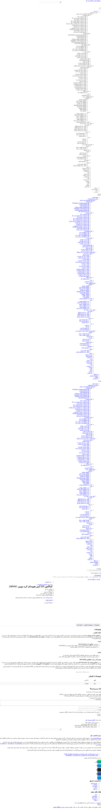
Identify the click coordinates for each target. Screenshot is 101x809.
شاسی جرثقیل (85, 267)
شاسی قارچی (85, 259)
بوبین (91, 300)
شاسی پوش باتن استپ (83, 257)
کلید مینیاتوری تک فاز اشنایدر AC (81, 218)
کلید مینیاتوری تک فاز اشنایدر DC (81, 219)
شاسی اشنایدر (85, 255)
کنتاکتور (90, 284)
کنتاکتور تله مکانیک (84, 290)
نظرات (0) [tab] (79, 625)
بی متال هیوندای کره (84, 319)
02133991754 (11, 743)
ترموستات (89, 346)
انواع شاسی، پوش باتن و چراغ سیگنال (86, 252)
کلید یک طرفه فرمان (87, 246)
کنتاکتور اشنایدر (85, 286)
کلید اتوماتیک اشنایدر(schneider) (81, 208)
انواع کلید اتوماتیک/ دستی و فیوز (87, 200)
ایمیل (99, 709)
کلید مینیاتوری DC (84, 214)
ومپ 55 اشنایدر (88, 281)
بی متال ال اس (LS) (84, 321)
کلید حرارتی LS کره (84, 241)
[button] (50, 381)
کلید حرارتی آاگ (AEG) (83, 242)
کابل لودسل (89, 336)
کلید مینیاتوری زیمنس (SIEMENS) (81, 226)
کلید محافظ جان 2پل (84, 232)
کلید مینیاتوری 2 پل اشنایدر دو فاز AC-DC (79, 221)
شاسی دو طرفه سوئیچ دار (82, 270)
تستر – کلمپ (89, 361)
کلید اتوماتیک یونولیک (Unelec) (82, 207)
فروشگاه (96, 374)
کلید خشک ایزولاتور (87, 245)
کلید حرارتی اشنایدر (84, 243)
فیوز (91, 359)
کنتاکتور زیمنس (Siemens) (83, 291)
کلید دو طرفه (89, 248)
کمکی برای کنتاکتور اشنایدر (82, 352)
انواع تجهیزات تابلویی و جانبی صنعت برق (85, 330)
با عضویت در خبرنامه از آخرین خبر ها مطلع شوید (89, 802)
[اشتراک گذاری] (5, 1)
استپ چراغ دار (85, 264)
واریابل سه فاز (85, 340)
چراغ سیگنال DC (85, 278)
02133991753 (3, 743)
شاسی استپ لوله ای (84, 276)
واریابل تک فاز (85, 339)
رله (91, 323)
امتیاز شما (98, 698)
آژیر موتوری (89, 366)
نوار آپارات (89, 363)
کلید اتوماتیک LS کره (84, 204)
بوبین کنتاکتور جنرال (84, 305)
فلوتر (91, 368)
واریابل (90, 337)
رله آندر (87, 326)
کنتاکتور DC (86, 297)
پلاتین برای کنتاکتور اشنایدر (85, 298)
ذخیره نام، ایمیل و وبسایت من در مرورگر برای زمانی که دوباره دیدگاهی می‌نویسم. (79, 712)
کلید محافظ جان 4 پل (84, 234)
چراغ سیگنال (89, 277)
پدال (91, 364)
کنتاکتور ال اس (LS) (84, 288)
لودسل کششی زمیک (84, 333)
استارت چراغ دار (85, 263)
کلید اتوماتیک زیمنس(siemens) (82, 210)
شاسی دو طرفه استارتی (83, 273)
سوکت (90, 371)
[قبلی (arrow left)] (2, 404)
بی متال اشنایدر (85, 322)
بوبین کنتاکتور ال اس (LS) (83, 308)
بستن (99, 194)
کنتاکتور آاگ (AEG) (84, 293)
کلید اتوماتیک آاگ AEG (83, 211)
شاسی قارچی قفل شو (83, 260)
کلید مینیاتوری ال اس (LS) (82, 229)
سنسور (90, 367)
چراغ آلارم (89, 357)
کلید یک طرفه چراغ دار (86, 249)
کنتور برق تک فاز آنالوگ (83, 312)
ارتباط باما (95, 378)
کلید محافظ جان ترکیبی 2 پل (82, 235)
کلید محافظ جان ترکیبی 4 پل (82, 236)
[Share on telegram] (50, 608)
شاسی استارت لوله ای (83, 274)
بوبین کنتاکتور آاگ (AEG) (83, 302)
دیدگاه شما (98, 699)
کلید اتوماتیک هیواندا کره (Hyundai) (80, 203)
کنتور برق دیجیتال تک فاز (83, 315)
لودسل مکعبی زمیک (84, 335)
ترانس (90, 353)
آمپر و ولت (89, 360)
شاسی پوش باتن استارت (83, 256)
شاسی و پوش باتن (87, 253)
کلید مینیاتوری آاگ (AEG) (83, 228)
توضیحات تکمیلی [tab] (88, 625)
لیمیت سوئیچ (89, 356)
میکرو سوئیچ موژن (84, 345)
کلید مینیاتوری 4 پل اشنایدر (82, 224)
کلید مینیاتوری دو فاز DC (83, 217)
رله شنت (87, 325)
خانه (100, 576)
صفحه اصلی (95, 197)
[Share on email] (50, 605)
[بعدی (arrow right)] (98, 404)
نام (100, 707)
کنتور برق (89, 311)
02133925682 (18, 743)
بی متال (90, 318)
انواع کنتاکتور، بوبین (90, 283)
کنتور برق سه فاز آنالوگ (83, 314)
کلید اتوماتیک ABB (84, 205)
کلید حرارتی (89, 238)
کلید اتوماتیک (89, 201)
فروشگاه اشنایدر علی (95, 738)
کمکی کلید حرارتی (84, 350)
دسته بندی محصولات (93, 198)
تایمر (91, 370)
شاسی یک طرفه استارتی (83, 271)
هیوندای (47, 582)
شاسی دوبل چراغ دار (84, 266)
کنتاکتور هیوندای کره (84, 287)
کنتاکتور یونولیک (85, 294)
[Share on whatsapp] (50, 606)
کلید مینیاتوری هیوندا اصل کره (82, 225)
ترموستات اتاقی (85, 347)
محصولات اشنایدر (93, 375)
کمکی (90, 349)
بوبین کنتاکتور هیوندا (84, 307)
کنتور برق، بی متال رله (89, 309)
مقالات (96, 377)
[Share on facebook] (50, 604)
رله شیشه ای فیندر (84, 329)
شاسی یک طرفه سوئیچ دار (82, 269)
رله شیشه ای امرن (84, 328)
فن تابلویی (89, 373)
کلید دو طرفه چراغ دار (86, 250)
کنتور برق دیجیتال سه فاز (83, 316)
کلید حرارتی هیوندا (84, 239)
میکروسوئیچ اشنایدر (84, 343)
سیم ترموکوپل (88, 354)
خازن (91, 280)
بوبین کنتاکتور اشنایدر (84, 301)
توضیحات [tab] (96, 625)
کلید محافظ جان (88, 231)
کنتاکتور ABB (86, 295)
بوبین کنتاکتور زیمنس (84, 304)
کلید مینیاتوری (88, 212)
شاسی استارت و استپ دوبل (82, 262)
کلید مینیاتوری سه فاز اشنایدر (82, 222)
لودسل (90, 332)
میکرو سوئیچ (89, 342)
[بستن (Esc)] (1, 1)
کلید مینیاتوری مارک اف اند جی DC (80, 215)
